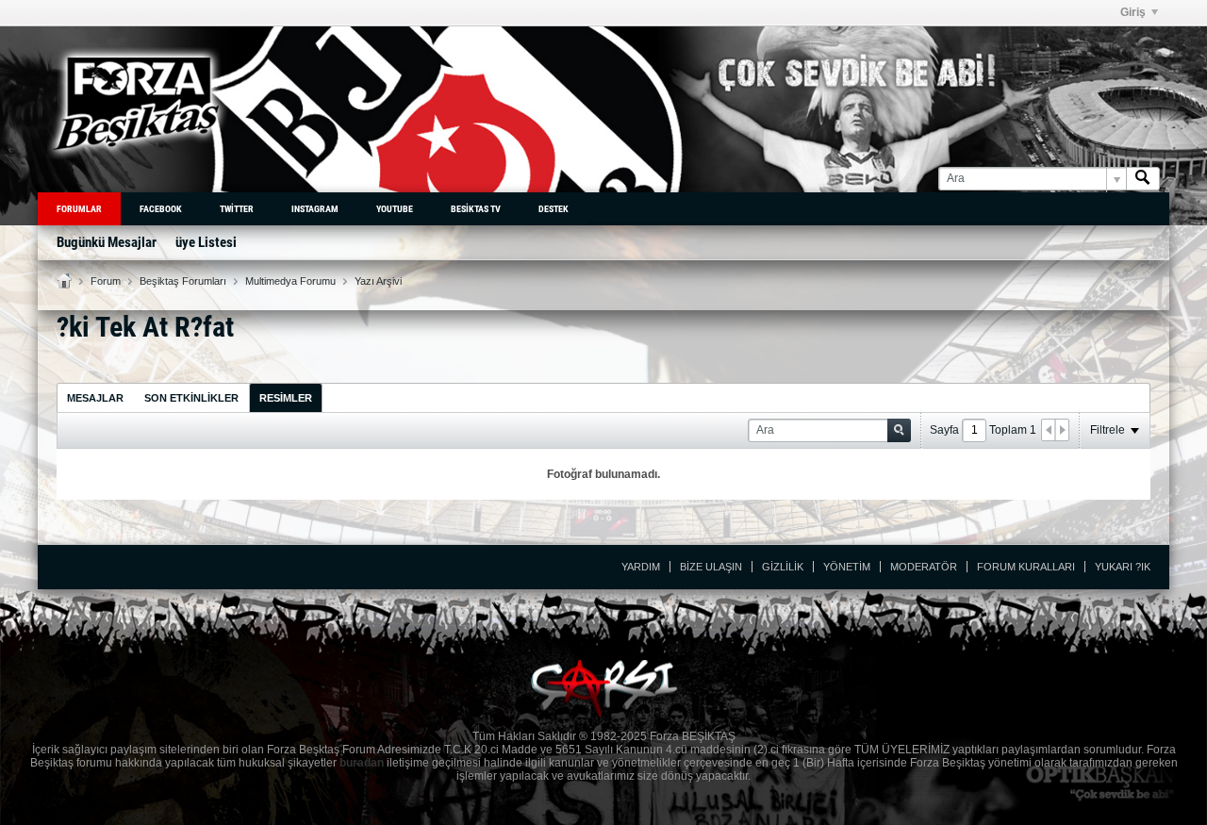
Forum (106, 281)
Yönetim (846, 566)
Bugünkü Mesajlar (107, 242)
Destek (553, 209)
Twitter (237, 209)
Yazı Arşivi (378, 281)
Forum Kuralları (1026, 566)
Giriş (1133, 12)
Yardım (640, 566)
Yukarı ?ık (1122, 566)
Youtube (394, 209)
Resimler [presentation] (285, 398)
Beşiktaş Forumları (183, 281)
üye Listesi (206, 242)
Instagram (315, 209)
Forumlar (79, 209)
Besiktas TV (476, 209)
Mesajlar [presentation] (95, 398)
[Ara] (1143, 178)
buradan (361, 762)
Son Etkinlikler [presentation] (191, 398)
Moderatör (923, 566)
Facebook (161, 209)
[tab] (95, 397)
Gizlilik (782, 566)
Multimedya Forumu (290, 281)
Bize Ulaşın (711, 566)
